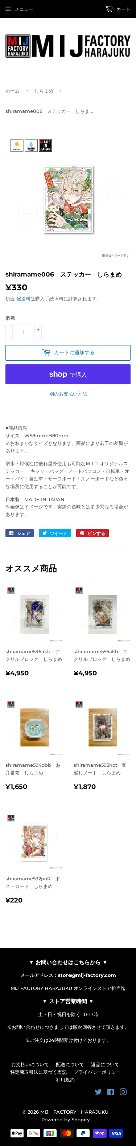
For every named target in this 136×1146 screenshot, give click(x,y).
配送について (70, 1064)
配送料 (23, 299)
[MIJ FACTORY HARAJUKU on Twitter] (98, 1093)
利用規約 (65, 1079)
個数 (10, 318)
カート (123, 9)
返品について (105, 1064)
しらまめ (43, 91)
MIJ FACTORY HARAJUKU (74, 1112)
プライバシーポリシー (97, 1072)
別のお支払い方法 (68, 394)
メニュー (24, 9)
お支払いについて (30, 1064)
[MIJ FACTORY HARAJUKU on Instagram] (123, 1093)
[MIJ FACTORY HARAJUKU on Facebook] (111, 1093)
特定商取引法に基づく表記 (38, 1072)
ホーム (12, 91)
